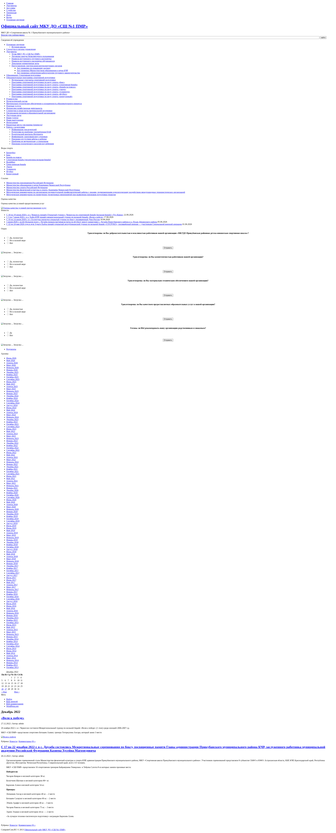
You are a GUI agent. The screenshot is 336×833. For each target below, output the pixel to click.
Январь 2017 (12, 592)
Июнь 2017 (11, 580)
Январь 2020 (12, 511)
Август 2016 (11, 601)
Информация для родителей (24, 129)
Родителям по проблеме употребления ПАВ (31, 132)
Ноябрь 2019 (12, 516)
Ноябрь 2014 (12, 641)
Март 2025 (11, 389)
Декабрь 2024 (12, 396)
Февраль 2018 (12, 561)
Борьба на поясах (14, 157)
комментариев (14, 704)
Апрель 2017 (12, 585)
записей (12, 701)
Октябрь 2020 (12, 495)
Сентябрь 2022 (12, 450)
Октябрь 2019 (12, 519)
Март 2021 (11, 483)
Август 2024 (11, 405)
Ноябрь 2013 (12, 665)
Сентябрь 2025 (12, 379)
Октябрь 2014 (12, 644)
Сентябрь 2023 (12, 426)
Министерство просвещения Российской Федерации (30, 183)
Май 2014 (10, 653)
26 (2, 689)
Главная (9, 3)
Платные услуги (13, 106)
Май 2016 (10, 608)
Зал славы (10, 8)
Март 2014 (11, 658)
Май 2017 (10, 582)
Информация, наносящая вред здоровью (30, 136)
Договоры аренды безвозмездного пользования (33, 56)
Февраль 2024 (12, 417)
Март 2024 (11, 415)
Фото (8, 15)
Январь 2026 (12, 370)
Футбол (9, 171)
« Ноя (4, 692)
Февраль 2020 (12, 509)
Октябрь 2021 (12, 471)
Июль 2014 (11, 648)
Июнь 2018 (11, 552)
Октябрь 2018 (12, 547)
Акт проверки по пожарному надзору (34, 68)
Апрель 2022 (12, 457)
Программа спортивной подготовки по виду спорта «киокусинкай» (42, 96)
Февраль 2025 (12, 391)
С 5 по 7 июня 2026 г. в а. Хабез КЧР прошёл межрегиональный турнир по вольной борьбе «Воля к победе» (54, 217)
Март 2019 (11, 535)
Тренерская (11, 13)
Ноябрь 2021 (12, 469)
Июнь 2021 (11, 476)
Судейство (11, 10)
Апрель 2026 (12, 363)
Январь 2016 (12, 615)
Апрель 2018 (12, 556)
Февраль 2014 (12, 660)
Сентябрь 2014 (12, 646)
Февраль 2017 (12, 589)
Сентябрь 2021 (12, 474)
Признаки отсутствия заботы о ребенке (29, 139)
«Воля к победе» (12, 718)
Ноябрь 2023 (12, 422)
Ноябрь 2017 (12, 568)
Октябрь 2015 (12, 622)
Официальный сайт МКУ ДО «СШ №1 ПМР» (44, 26)
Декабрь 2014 (12, 639)
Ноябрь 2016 (12, 594)
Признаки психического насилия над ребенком (33, 144)
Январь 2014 (12, 663)
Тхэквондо (11, 169)
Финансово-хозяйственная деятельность (24, 108)
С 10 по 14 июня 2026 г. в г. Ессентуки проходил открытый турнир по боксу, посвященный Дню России (53, 219)
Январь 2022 (12, 464)
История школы (19, 47)
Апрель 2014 (12, 655)
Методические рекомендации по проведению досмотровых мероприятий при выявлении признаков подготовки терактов (61, 194)
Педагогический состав (16, 101)
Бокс (8, 155)
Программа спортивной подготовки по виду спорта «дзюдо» (39, 89)
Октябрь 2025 (12, 377)
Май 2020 (10, 502)
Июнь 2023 (11, 429)
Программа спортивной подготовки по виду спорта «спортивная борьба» (45, 85)
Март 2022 (11, 460)
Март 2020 (11, 507)
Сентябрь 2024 (12, 403)
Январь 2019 (12, 540)
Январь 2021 (12, 488)
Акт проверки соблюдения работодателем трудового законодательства (48, 73)
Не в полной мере (18, 240)
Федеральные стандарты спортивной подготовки (34, 80)
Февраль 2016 (12, 613)
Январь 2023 (12, 441)
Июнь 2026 (11, 358)
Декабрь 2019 (12, 514)
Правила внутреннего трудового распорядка (31, 59)
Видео (9, 17)
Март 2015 (11, 632)
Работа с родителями (15, 127)
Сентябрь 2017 (12, 573)
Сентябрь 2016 (12, 599)
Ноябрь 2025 (12, 375)
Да (11, 333)
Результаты (11, 349)
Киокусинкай (12, 174)
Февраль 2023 (12, 438)
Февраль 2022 (12, 462)
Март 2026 (11, 365)
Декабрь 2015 (12, 618)
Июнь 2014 (11, 651)
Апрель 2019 (12, 533)
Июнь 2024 (11, 408)
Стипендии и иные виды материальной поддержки (29, 111)
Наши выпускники (14, 120)
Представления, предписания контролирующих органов (37, 66)
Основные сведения (15, 20)
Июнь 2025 (11, 382)
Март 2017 (11, 587)
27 (6, 689)
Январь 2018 (12, 563)
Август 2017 (11, 575)
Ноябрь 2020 (12, 493)
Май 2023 (10, 431)
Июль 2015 (11, 625)
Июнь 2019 (11, 528)
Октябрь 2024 (12, 401)
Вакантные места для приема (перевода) (24, 125)
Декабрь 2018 (12, 542)
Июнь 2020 (11, 500)
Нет (11, 243)
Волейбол (10, 162)
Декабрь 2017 (12, 566)
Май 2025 (10, 384)
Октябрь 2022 (12, 448)
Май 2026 (10, 360)
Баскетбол (10, 152)
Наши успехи (12, 118)
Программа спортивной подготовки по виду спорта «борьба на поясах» (44, 87)
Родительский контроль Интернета (27, 134)
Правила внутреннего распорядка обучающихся (33, 61)
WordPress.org (12, 706)
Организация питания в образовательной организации (30, 113)
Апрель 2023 (12, 434)
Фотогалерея (12, 122)
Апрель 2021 (12, 481)
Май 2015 (10, 627)
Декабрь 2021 (12, 467)
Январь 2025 (12, 393)
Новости (13, 741)
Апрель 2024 (12, 412)
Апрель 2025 (12, 386)
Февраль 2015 (12, 634)
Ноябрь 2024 (12, 398)
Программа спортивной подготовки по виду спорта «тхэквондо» (41, 92)
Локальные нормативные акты (25, 63)
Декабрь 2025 (12, 372)
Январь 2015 (12, 637)
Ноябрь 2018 (12, 545)
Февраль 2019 (12, 537)
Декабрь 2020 (12, 490)
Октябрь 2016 (12, 596)
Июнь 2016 (11, 606)
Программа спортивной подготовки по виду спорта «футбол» (39, 94)
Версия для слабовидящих (13, 35)
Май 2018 (10, 554)
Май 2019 (10, 530)
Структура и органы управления (21, 49)
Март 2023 (11, 436)
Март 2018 (11, 559)
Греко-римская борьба (16, 164)
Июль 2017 (11, 578)
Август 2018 (11, 549)
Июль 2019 (11, 526)
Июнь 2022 (11, 452)
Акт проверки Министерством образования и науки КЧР (42, 70)
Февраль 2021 (12, 486)
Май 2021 (10, 478)
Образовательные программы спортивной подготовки (30, 77)
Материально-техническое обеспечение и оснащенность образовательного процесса (44, 103)
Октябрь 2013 (12, 667)
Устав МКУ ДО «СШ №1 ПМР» (26, 54)
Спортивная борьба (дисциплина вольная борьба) (28, 160)
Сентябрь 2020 (12, 497)
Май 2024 (10, 410)
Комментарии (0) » (27, 741)
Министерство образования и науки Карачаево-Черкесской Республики (38, 185)
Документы (11, 5)
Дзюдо (9, 167)
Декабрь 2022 (12, 443)
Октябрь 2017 (12, 570)
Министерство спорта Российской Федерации (27, 187)
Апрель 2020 (12, 504)
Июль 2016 (11, 604)
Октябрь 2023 (12, 424)
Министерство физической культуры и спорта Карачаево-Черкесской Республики (43, 190)
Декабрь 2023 (12, 419)
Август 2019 (11, 523)
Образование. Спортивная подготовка (23, 75)
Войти (9, 699)
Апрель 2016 (12, 611)
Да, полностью (16, 238)
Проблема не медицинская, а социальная (30, 141)
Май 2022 (10, 455)
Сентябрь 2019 (12, 521)
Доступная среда (13, 115)
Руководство (12, 99)
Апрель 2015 (12, 630)
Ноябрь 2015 (12, 620)
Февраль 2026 (12, 367)
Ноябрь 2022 (12, 445)
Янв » (16, 692)
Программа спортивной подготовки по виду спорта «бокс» (38, 82)
